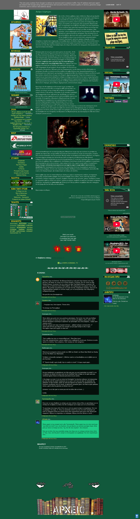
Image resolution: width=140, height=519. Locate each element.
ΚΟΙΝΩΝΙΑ (21, 227)
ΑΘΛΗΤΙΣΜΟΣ (14, 223)
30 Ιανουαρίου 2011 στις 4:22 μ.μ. (49, 310)
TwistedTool (45, 277)
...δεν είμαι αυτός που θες (111, 306)
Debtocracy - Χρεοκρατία (21, 197)
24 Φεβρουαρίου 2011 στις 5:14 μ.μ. (49, 438)
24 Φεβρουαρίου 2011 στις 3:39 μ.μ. (49, 415)
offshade (44, 419)
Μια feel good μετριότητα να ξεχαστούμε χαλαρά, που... (21, 127)
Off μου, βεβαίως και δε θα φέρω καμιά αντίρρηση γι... (21, 112)
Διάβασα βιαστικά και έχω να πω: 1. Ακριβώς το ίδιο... (21, 124)
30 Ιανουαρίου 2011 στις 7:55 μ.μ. (49, 344)
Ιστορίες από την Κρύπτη (21, 173)
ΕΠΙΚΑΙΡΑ (29, 225)
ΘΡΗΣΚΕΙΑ (12, 227)
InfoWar (21, 167)
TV (20, 233)
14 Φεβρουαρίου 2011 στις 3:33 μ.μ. (49, 395)
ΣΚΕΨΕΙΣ (30, 229)
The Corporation (21, 195)
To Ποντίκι (21, 169)
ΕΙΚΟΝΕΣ (22, 225)
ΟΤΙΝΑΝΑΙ (13, 229)
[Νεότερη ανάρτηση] (42, 485)
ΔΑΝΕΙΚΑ (30, 223)
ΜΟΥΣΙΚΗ (30, 227)
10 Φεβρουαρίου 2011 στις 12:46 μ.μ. (49, 365)
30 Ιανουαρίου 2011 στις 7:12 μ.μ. (49, 331)
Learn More (110, 5)
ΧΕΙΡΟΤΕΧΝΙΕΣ (20, 231)
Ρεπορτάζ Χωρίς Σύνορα (21, 171)
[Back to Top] (136, 516)
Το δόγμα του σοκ (21, 191)
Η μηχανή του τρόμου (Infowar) (21, 199)
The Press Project (21, 165)
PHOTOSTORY (14, 233)
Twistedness (21, 163)
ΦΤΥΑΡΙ (12, 231)
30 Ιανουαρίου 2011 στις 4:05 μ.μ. (49, 297)
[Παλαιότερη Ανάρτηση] (94, 485)
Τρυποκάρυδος (46, 399)
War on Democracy (21, 193)
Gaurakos (45, 300)
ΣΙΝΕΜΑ (21, 229)
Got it (118, 5)
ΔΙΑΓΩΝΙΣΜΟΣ (13, 225)
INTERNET (29, 231)
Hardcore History (21, 175)
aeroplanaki (21, 161)
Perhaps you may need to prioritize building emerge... (21, 116)
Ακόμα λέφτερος (43, 11)
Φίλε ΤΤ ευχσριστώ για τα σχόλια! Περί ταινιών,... (21, 120)
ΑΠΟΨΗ (22, 223)
